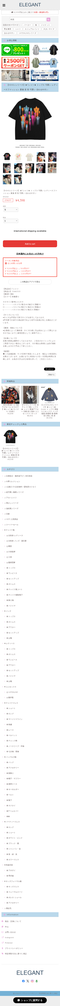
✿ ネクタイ (11, 805)
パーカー (27, 25)
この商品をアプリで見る (30, 282)
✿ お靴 (9, 638)
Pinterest (9, 943)
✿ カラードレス (13, 859)
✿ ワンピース (12, 573)
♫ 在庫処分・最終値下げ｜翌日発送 (18, 476)
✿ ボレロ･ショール (14, 897)
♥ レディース (9, 643)
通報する (51, 375)
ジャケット (45, 25)
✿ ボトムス (11, 584)
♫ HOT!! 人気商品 (11, 519)
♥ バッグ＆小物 (10, 757)
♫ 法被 (7, 514)
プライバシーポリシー (14, 948)
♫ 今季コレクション (12, 481)
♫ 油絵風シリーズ (11, 508)
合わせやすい (9, 33)
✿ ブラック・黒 (13, 843)
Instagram (9, 937)
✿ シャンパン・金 (14, 849)
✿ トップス (11, 568)
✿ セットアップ (13, 579)
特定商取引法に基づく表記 (16, 954)
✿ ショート (11, 708)
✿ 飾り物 (10, 600)
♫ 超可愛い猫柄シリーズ (14, 492)
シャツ (18, 29)
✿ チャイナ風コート (14, 589)
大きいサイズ (48, 29)
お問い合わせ (10, 932)
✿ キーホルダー (13, 789)
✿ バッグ (10, 762)
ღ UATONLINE (12, 692)
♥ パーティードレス (12, 822)
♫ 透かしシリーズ (11, 503)
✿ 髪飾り (10, 773)
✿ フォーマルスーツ (14, 892)
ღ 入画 (9, 557)
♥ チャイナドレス (11, 703)
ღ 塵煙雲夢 (11, 562)
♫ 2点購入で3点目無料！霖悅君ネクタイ (20, 487)
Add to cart (30, 243)
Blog (7, 927)
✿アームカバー (12, 811)
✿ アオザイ (11, 870)
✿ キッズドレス (13, 886)
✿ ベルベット (12, 735)
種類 (4, 206)
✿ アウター (11, 627)
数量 (4, 217)
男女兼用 (7, 29)
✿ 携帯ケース (12, 784)
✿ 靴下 (9, 800)
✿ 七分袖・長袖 (13, 751)
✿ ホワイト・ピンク (14, 838)
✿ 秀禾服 (10, 876)
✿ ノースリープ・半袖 (15, 746)
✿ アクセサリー (13, 768)
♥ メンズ (7, 611)
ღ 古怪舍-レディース (15, 535)
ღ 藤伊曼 (10, 697)
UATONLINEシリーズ (27, 33)
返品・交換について (13, 921)
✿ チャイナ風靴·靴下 (15, 595)
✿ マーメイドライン (14, 719)
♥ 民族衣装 (8, 865)
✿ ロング (10, 714)
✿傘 (8, 816)
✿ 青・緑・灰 (12, 854)
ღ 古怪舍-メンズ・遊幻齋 (17, 541)
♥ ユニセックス (10, 687)
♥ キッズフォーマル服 (13, 881)
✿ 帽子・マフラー (14, 778)
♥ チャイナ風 (9, 530)
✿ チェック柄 (12, 741)
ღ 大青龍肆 (11, 552)
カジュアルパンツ (32, 29)
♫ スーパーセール (11, 525)
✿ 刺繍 (9, 724)
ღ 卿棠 (9, 546)
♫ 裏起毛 (7, 908)
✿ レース (10, 730)
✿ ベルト (10, 795)
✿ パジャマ (11, 606)
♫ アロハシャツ (10, 497)
